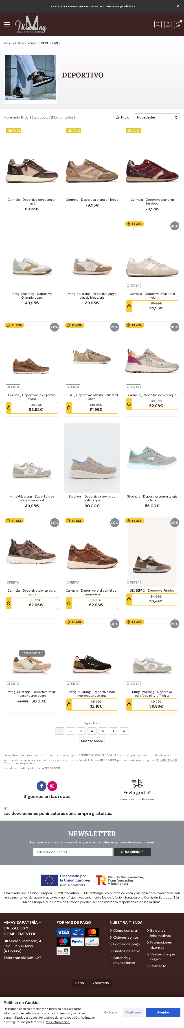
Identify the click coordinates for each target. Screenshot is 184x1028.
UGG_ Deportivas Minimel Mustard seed (92, 397)
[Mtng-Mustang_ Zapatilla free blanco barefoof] (32, 458)
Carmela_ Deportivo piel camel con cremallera (92, 592)
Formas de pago (126, 944)
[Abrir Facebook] (41, 786)
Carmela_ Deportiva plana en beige (92, 200)
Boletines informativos (160, 933)
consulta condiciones (137, 799)
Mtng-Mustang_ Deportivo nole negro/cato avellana (92, 694)
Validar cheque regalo (162, 956)
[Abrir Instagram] (52, 786)
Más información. (58, 1022)
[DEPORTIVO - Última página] (124, 731)
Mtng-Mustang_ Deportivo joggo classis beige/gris (92, 296)
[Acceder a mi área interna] (167, 24)
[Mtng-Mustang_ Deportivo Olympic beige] (32, 255)
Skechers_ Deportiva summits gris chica (152, 498)
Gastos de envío (126, 951)
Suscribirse (132, 851)
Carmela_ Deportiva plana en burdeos (152, 201)
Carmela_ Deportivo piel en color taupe (32, 592)
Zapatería (101, 983)
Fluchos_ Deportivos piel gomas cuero (32, 397)
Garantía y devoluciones (124, 960)
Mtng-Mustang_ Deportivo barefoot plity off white (152, 694)
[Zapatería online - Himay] (31, 24)
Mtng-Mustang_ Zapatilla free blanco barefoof (32, 498)
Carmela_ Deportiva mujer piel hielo (152, 296)
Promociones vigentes (161, 945)
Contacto (158, 966)
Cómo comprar (125, 930)
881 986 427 (31, 957)
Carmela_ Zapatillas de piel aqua (152, 395)
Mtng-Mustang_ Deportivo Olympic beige (32, 296)
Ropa (79, 983)
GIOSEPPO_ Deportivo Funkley (152, 590)
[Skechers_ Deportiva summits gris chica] (152, 458)
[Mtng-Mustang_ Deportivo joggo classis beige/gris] (92, 255)
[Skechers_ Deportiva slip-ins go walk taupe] (92, 458)
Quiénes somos (126, 937)
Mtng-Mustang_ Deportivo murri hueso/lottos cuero (32, 694)
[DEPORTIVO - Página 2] (113, 731)
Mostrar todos (63, 117)
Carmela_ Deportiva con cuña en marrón (31, 201)
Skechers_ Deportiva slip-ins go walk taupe (92, 498)
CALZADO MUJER (166, 760)
